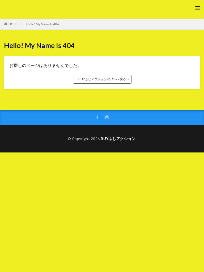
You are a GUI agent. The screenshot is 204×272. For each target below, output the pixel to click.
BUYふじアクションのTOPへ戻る (102, 79)
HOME (13, 24)
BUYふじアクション (118, 138)
